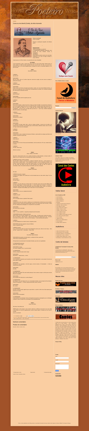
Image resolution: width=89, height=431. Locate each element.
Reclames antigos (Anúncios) (61, 222)
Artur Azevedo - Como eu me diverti (28, 317)
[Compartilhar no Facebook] (32, 316)
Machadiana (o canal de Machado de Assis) (63, 237)
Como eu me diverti (37, 317)
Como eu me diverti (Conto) (44, 317)
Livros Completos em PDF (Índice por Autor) (64, 214)
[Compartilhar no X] (31, 316)
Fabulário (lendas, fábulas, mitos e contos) (63, 236)
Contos (15, 318)
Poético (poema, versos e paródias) (62, 232)
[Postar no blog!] (29, 316)
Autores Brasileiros (59, 198)
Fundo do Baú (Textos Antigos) (61, 207)
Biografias (58, 202)
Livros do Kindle (59, 217)
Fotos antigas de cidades (60, 206)
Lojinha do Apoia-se (59, 218)
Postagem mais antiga (47, 372)
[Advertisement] (32, 362)
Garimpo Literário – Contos (20, 318)
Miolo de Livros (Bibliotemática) (61, 219)
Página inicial (32, 372)
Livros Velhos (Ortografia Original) (62, 215)
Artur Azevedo (20, 317)
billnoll (61, 423)
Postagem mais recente (17, 372)
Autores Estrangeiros (60, 199)
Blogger (69, 423)
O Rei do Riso (27, 318)
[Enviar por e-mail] (28, 316)
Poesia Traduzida (59, 221)
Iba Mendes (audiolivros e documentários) (63, 233)
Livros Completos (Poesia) (61, 211)
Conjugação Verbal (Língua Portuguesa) (63, 203)
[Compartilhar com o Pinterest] (33, 316)
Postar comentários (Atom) (20, 374)
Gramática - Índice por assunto (61, 210)
